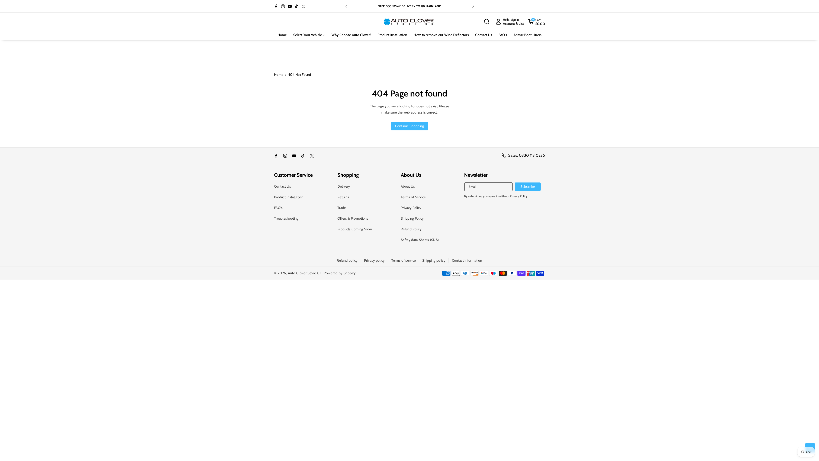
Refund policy (347, 260)
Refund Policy (411, 229)
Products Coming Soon (354, 229)
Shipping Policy (412, 218)
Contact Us (282, 186)
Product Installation (288, 197)
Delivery (343, 186)
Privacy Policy (411, 208)
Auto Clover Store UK (305, 273)
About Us (408, 186)
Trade (341, 208)
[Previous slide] (346, 6)
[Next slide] (473, 6)
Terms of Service (413, 197)
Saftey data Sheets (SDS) (420, 240)
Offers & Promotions (352, 218)
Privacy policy (374, 260)
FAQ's (278, 208)
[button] (486, 21)
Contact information (467, 260)
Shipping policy (433, 260)
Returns (343, 197)
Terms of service (403, 260)
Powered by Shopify (340, 273)
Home (278, 75)
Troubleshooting (286, 218)
